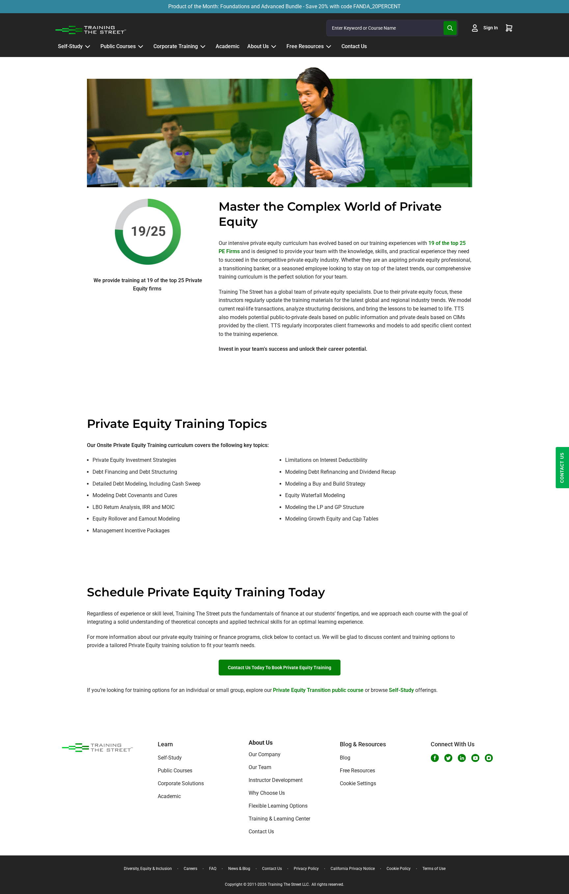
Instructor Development (276, 780)
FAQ (212, 868)
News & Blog (239, 868)
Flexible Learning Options (278, 806)
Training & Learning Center (279, 819)
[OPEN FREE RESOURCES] (328, 46)
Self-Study (401, 690)
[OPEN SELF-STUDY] (87, 46)
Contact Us (261, 831)
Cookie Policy (399, 868)
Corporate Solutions (181, 783)
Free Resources (357, 770)
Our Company (265, 754)
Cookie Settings (358, 783)
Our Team (260, 767)
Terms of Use (434, 868)
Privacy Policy (306, 868)
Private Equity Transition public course (318, 690)
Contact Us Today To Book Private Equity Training (279, 667)
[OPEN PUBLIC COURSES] (140, 46)
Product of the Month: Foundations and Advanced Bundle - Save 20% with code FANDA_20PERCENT (284, 6)
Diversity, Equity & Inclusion (148, 868)
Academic (169, 796)
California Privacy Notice (353, 868)
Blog (345, 758)
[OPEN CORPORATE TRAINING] (203, 46)
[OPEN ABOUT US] (273, 46)
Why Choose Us (267, 793)
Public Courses (175, 770)
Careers (190, 868)
